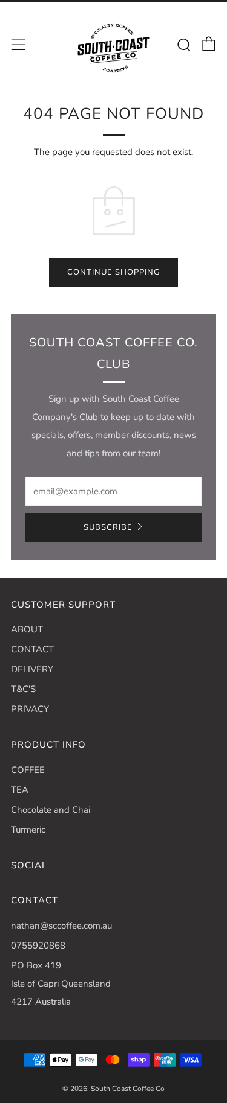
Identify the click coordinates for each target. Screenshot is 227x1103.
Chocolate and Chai (50, 810)
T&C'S (23, 689)
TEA (19, 790)
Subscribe (108, 527)
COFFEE (28, 770)
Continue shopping (113, 272)
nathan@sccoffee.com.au (61, 926)
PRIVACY (30, 709)
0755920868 (38, 945)
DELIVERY (32, 669)
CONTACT (32, 649)
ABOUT (27, 629)
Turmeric (28, 830)
